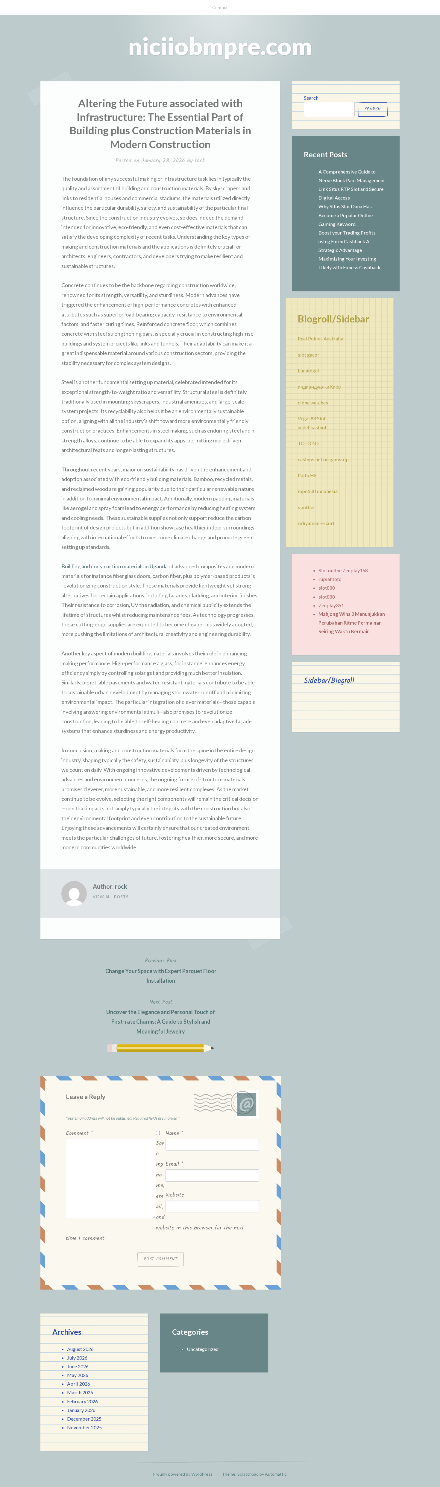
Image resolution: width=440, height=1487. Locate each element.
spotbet (306, 507)
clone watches (313, 402)
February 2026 (82, 1401)
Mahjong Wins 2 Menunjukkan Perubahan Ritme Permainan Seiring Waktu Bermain (351, 622)
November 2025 (84, 1427)
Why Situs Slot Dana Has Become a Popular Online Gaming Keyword (345, 214)
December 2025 (84, 1418)
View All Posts (111, 896)
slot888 (326, 587)
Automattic (275, 1474)
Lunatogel (308, 370)
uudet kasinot (312, 427)
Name (174, 1133)
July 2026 (77, 1357)
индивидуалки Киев (319, 386)
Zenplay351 (331, 605)
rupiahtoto (330, 579)
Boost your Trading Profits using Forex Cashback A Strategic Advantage (347, 241)
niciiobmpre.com (220, 45)
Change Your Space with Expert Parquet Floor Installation (160, 970)
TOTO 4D (308, 443)
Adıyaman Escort (316, 523)
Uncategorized (203, 1349)
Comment (79, 1133)
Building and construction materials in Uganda (114, 566)
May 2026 (77, 1375)
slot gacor (308, 354)
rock (200, 160)
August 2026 (80, 1349)
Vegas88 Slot (312, 418)
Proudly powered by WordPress (183, 1474)
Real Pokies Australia (320, 338)
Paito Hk (307, 475)
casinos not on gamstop (323, 459)
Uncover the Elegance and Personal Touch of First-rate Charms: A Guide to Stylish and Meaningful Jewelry (160, 1016)
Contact (220, 7)
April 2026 (78, 1383)
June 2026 (78, 1366)
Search (311, 98)
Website (175, 1195)
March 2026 (80, 1392)
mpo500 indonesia (318, 491)
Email (174, 1164)
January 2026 (81, 1410)
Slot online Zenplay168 (343, 570)
